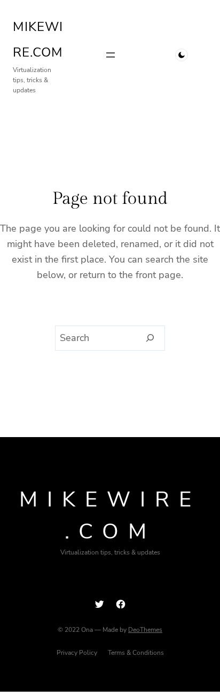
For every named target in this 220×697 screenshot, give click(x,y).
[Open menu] (110, 55)
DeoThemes (145, 629)
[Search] (150, 338)
